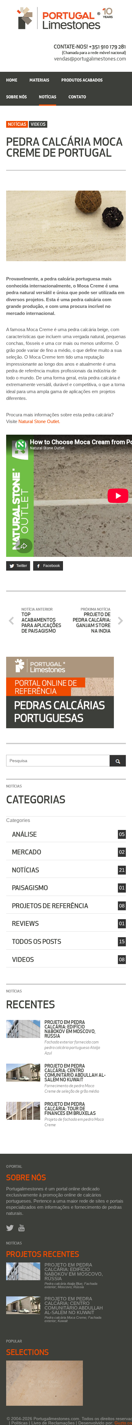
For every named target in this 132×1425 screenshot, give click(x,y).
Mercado (26, 852)
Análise (24, 834)
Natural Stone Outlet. (39, 421)
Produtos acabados (82, 79)
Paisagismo (30, 887)
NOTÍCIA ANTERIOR (41, 620)
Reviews (25, 923)
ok (118, 761)
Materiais (39, 79)
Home (11, 79)
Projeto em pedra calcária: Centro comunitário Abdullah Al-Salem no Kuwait (75, 1073)
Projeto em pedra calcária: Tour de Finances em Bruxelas (70, 1109)
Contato (77, 96)
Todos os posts (36, 941)
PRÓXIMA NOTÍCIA (92, 620)
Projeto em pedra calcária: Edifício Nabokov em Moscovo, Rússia (70, 1029)
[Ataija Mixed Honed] (44, 1383)
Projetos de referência (50, 905)
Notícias (47, 96)
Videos (23, 959)
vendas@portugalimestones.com (90, 58)
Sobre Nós (16, 96)
